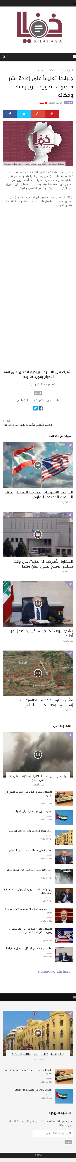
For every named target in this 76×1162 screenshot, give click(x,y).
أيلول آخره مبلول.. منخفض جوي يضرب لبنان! (29, 870)
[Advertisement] (38, 250)
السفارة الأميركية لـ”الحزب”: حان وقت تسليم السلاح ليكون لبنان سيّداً (43, 564)
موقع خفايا (65, 70)
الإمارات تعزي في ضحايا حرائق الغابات (33, 811)
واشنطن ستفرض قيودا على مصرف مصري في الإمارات (28, 793)
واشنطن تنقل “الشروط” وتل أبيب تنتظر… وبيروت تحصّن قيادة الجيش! (30, 930)
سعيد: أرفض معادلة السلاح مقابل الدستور (30, 850)
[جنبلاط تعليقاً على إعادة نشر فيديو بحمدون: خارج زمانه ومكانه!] (38, 143)
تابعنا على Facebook (54, 971)
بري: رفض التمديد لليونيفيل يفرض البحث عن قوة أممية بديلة (27, 891)
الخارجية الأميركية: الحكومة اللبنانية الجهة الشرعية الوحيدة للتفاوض (39, 495)
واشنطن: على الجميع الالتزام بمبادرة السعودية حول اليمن (38, 778)
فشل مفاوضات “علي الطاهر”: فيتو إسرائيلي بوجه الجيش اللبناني (44, 702)
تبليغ (42, 103)
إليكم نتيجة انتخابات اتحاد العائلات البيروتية (30, 831)
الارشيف (52, 70)
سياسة (40, 70)
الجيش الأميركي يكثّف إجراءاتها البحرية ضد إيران (27, 425)
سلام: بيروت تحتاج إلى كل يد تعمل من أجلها (41, 633)
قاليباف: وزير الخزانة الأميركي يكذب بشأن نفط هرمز (28, 911)
